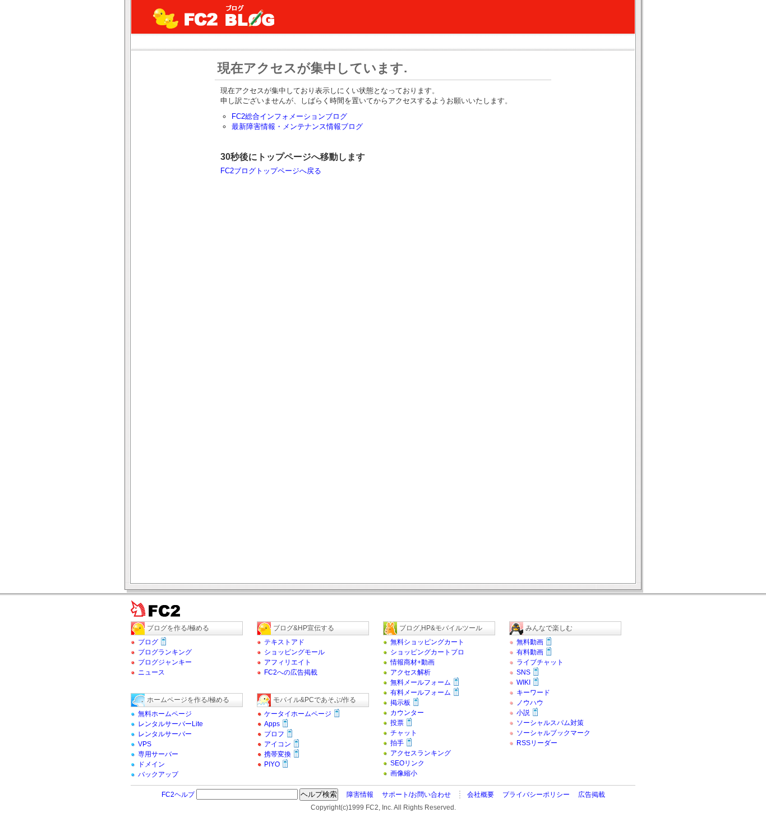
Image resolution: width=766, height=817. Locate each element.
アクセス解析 (410, 672)
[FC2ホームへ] (161, 619)
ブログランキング (165, 652)
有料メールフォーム (420, 692)
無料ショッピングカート (427, 642)
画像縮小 (403, 773)
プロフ (274, 734)
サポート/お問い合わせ (416, 794)
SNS (523, 672)
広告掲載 (591, 794)
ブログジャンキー (165, 662)
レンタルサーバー (165, 734)
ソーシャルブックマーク (553, 733)
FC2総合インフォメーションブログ (289, 116)
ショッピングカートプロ (427, 652)
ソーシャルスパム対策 (550, 723)
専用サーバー (158, 754)
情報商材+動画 (412, 662)
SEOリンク (407, 763)
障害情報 (360, 794)
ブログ (148, 642)
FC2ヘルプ (178, 794)
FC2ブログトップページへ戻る (270, 171)
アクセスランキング (420, 753)
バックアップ (158, 774)
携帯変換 (277, 754)
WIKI (523, 682)
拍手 (397, 743)
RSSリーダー (536, 743)
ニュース (151, 672)
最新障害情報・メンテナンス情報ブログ (297, 126)
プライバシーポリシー (536, 794)
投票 (397, 723)
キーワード (533, 692)
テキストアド (284, 642)
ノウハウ (529, 703)
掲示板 (400, 703)
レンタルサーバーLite (170, 724)
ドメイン (151, 764)
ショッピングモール (294, 652)
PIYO (272, 764)
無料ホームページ (165, 714)
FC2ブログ (214, 17)
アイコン (277, 744)
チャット (403, 733)
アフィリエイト (287, 662)
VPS (144, 744)
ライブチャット (540, 662)
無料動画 (529, 642)
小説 (523, 713)
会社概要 (480, 794)
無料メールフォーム (420, 682)
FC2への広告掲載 (290, 672)
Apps (272, 724)
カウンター (407, 713)
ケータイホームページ (297, 714)
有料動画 (529, 652)
